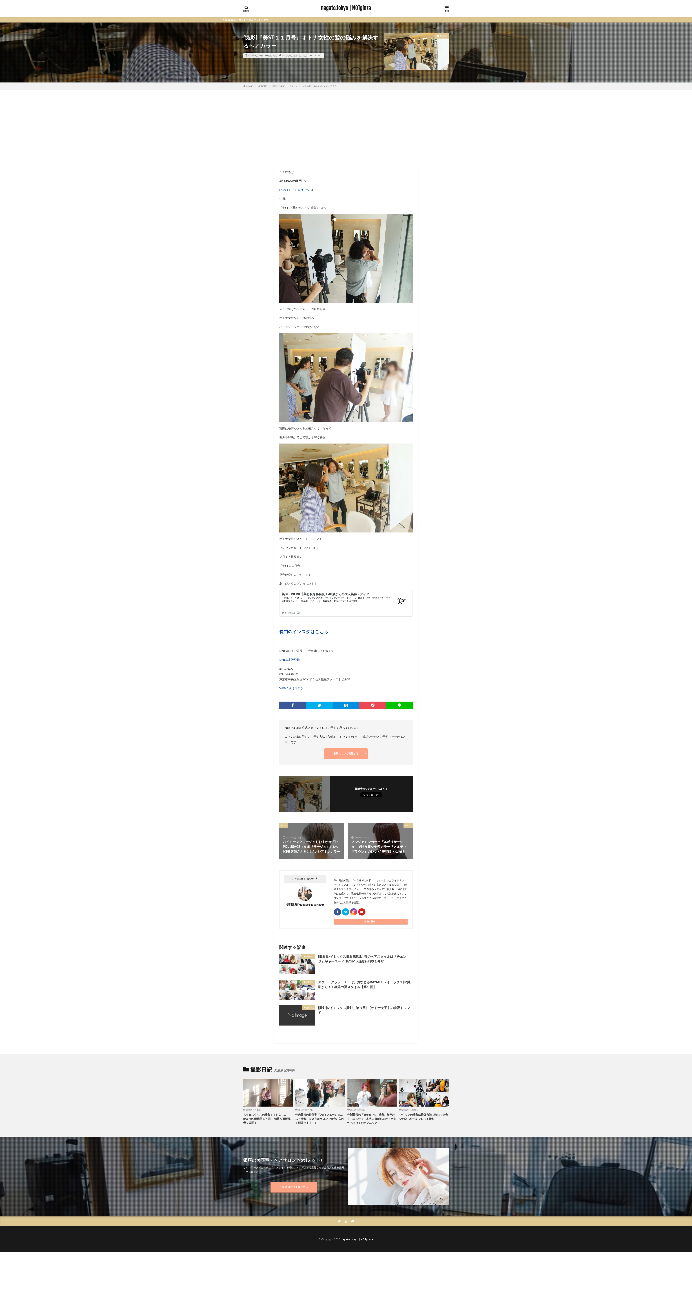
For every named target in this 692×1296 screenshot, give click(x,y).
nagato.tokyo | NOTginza (346, 8)
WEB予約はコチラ (291, 688)
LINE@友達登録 (289, 659)
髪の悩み (303, 55)
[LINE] (399, 705)
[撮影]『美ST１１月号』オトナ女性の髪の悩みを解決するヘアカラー (305, 86)
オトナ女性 (287, 55)
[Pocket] (372, 705)
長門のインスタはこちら (304, 631)
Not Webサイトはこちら (294, 1186)
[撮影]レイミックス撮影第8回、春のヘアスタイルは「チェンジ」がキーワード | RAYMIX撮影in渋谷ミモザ (362, 958)
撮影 (295, 55)
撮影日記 (272, 55)
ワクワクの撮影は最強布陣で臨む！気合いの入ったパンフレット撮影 (423, 1116)
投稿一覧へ (370, 921)
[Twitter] (319, 705)
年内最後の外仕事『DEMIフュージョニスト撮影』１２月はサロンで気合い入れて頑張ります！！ (319, 1118)
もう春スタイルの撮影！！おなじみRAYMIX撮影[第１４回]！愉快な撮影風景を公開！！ (266, 1118)
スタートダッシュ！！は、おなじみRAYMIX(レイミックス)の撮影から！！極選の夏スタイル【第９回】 (364, 984)
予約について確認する (346, 753)
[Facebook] (292, 705)
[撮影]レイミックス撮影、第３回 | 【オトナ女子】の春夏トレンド (364, 1010)
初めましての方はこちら (296, 189)
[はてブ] (346, 705)
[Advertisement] (346, 126)
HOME (249, 86)
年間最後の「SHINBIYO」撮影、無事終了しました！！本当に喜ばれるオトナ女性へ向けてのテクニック (371, 1118)
